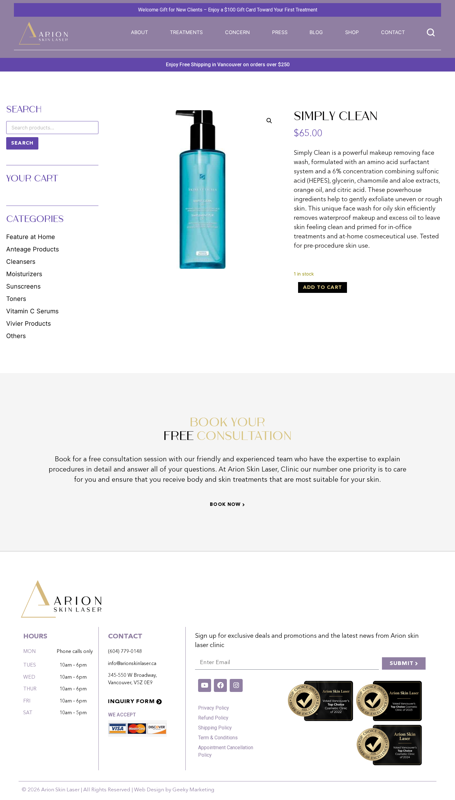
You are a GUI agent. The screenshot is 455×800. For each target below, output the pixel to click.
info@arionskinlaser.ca (132, 663)
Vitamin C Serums (32, 311)
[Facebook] (220, 685)
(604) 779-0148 (125, 651)
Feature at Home (30, 237)
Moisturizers (24, 274)
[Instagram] (236, 685)
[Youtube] (204, 685)
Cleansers (20, 261)
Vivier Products (28, 323)
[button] (186, 32)
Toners (16, 298)
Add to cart (322, 287)
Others (16, 336)
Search (22, 143)
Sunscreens (23, 286)
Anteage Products (32, 249)
